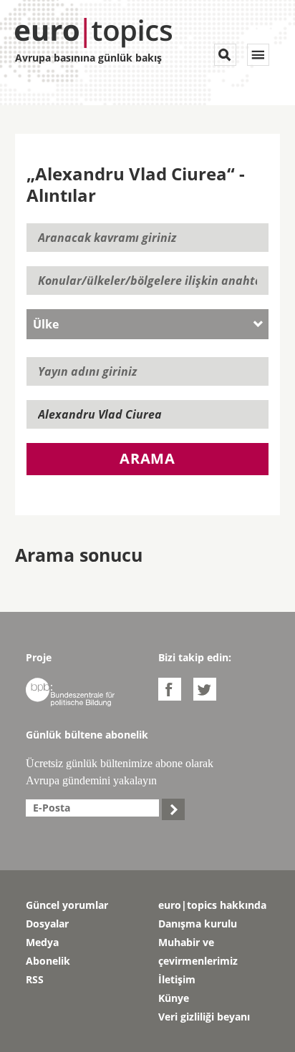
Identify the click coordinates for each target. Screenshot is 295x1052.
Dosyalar (47, 923)
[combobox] (147, 324)
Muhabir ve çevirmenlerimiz (198, 951)
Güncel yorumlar (67, 905)
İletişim (176, 979)
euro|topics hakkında (212, 905)
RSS (35, 979)
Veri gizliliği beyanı (204, 1016)
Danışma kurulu (197, 923)
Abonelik (48, 961)
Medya (42, 942)
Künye (173, 998)
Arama (147, 458)
